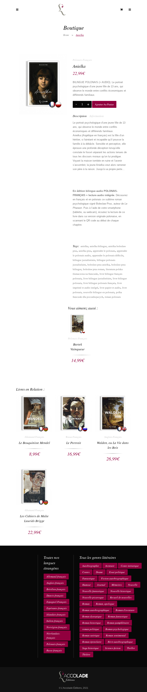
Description (80, 116)
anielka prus (85, 250)
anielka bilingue (98, 246)
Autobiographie (90, 565)
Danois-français (55, 595)
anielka (84, 246)
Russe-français (54, 650)
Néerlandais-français (53, 635)
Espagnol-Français (56, 602)
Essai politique (117, 572)
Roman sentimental (116, 635)
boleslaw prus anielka (98, 264)
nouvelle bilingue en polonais (98, 292)
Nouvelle (132, 584)
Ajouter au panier (104, 104)
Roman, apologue (105, 603)
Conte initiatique (130, 565)
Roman (86, 603)
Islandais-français (56, 614)
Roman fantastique (118, 616)
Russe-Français (73, 437)
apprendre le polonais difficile (107, 255)
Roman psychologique (117, 629)
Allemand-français (56, 576)
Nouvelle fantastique (93, 591)
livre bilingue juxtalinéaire (97, 278)
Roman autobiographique (95, 610)
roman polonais (113, 296)
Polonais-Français (82, 60)
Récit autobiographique (120, 641)
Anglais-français (55, 583)
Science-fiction (113, 648)
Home (66, 35)
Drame (99, 572)
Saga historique (90, 648)
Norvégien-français (57, 627)
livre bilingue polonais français (99, 283)
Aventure (109, 565)
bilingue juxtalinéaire (84, 260)
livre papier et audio (110, 287)
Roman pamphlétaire (118, 622)
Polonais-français (56, 644)
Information (97, 116)
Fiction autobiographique (114, 578)
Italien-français (55, 621)
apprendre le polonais (104, 250)
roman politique (90, 629)
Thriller (131, 648)
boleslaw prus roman (93, 269)
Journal (101, 584)
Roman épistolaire (91, 641)
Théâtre (86, 654)
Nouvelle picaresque (93, 597)
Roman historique (91, 622)
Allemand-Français (34, 437)
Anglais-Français (113, 437)
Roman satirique (91, 635)
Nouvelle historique (120, 591)
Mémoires (117, 584)
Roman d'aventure (125, 610)
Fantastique (88, 578)
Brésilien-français (56, 589)
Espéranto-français (57, 608)
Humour (86, 584)
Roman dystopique (92, 616)
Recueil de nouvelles (120, 597)
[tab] (81, 116)
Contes (86, 572)
